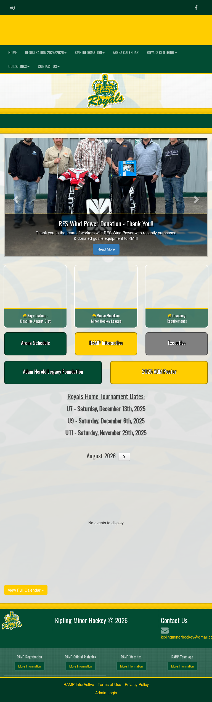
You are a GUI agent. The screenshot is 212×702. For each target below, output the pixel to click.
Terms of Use (109, 684)
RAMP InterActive (78, 684)
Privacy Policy (137, 684)
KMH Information (88, 52)
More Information (29, 666)
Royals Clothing (160, 52)
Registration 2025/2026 (44, 52)
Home (12, 52)
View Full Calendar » (26, 590)
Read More (106, 249)
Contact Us (47, 66)
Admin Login (106, 692)
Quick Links (17, 66)
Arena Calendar (126, 52)
